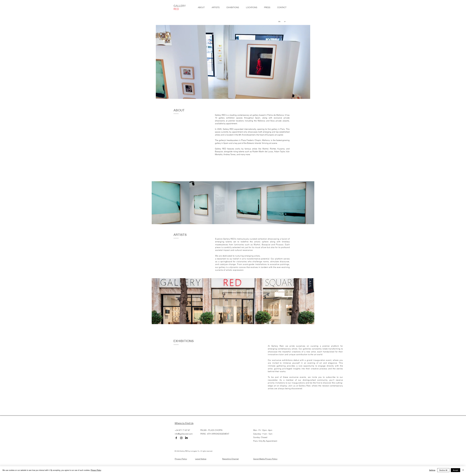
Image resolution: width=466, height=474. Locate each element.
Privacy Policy (181, 459)
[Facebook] (176, 437)
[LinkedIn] (186, 437)
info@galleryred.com (184, 434)
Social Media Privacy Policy (265, 459)
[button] (307, 96)
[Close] (463, 470)
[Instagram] (181, 437)
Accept (455, 470)
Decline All (443, 470)
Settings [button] (432, 470)
